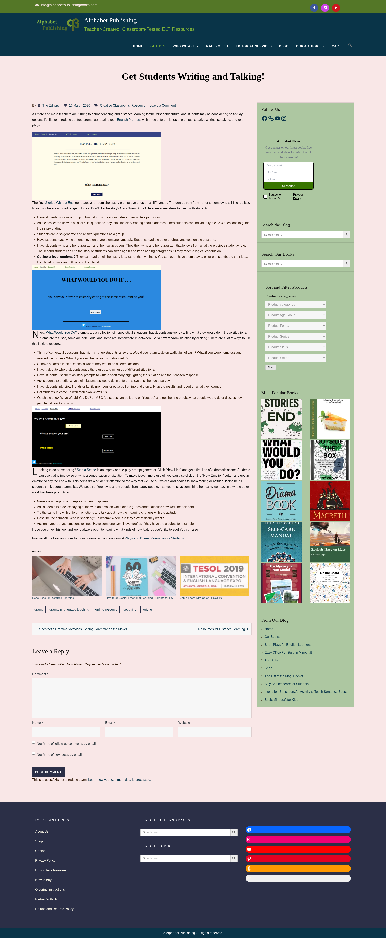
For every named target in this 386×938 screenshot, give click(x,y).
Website (184, 722)
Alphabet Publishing (110, 20)
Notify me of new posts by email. (60, 754)
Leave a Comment (163, 105)
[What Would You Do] (281, 460)
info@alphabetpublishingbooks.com (69, 5)
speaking (130, 609)
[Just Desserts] (330, 419)
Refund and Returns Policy (54, 909)
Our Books (272, 636)
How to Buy (43, 880)
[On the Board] (330, 583)
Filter (270, 367)
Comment (40, 674)
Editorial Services (254, 46)
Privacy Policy (45, 860)
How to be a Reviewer (51, 870)
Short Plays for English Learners (288, 644)
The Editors (50, 105)
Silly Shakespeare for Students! (287, 684)
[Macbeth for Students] (330, 501)
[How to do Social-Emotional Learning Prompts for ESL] (140, 576)
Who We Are (184, 46)
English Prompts (129, 119)
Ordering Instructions (50, 889)
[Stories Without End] (281, 419)
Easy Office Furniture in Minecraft (288, 652)
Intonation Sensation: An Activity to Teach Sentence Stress (306, 691)
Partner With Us (46, 899)
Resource (138, 105)
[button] (350, 45)
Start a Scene (86, 470)
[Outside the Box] (330, 460)
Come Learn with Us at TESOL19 (201, 597)
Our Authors (308, 46)
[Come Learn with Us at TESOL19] (214, 576)
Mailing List (217, 46)
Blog (284, 46)
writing (147, 609)
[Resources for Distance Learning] (67, 576)
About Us (271, 660)
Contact (40, 851)
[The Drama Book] (281, 501)
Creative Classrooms (115, 105)
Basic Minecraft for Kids (281, 699)
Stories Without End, (59, 202)
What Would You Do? (61, 332)
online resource (106, 609)
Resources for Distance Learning (53, 597)
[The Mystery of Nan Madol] (281, 583)
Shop (155, 46)
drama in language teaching (69, 609)
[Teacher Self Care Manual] (281, 542)
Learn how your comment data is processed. (119, 779)
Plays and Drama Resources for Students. (155, 538)
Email (110, 722)
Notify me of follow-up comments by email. (67, 743)
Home (138, 46)
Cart (336, 46)
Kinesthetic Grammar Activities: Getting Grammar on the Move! (82, 629)
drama (38, 609)
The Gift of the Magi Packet (284, 676)
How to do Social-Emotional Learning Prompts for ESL (140, 597)
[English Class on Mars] (330, 542)
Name (37, 722)
